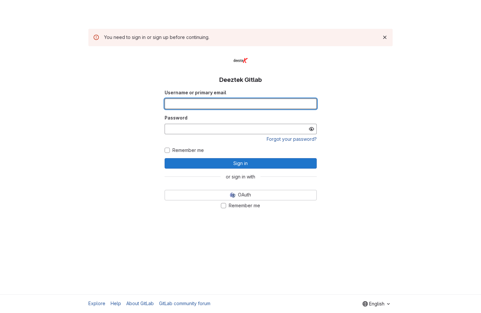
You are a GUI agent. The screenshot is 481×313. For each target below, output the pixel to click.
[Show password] (311, 129)
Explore (96, 303)
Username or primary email (195, 92)
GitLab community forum (184, 303)
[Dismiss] (385, 37)
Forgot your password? (292, 139)
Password (176, 117)
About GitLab (140, 303)
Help (116, 303)
